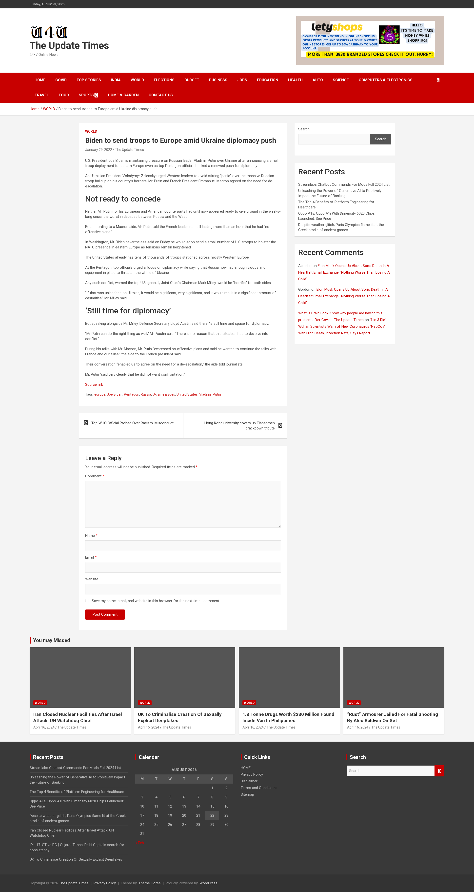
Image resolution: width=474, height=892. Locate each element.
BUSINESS (218, 80)
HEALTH (295, 80)
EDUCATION (267, 80)
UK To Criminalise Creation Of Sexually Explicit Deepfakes (76, 859)
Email (91, 557)
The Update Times (69, 45)
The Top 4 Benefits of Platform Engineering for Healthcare (77, 792)
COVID (61, 80)
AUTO (318, 80)
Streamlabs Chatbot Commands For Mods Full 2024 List (344, 184)
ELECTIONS (164, 80)
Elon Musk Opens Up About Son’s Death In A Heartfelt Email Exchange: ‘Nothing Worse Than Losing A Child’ (344, 272)
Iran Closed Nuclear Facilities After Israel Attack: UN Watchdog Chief (77, 717)
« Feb (139, 843)
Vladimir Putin (210, 394)
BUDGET (191, 80)
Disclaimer (249, 781)
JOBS (242, 80)
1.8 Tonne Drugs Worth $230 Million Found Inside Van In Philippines (288, 717)
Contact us (161, 95)
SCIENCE (341, 80)
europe (99, 394)
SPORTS (86, 95)
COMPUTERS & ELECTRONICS (386, 80)
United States (187, 394)
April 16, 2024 (44, 727)
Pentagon (131, 394)
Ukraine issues (164, 394)
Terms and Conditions (258, 788)
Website (91, 579)
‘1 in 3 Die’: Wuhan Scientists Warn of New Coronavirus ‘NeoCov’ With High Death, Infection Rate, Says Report (342, 326)
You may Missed (51, 640)
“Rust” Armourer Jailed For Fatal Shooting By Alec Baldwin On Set (392, 717)
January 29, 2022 (98, 150)
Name (91, 535)
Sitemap (247, 794)
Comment (94, 476)
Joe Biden (114, 394)
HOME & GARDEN (123, 95)
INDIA (116, 80)
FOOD (64, 95)
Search (304, 129)
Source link (94, 384)
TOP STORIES (89, 80)
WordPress (208, 883)
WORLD (137, 80)
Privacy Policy (252, 774)
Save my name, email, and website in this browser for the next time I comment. (156, 601)
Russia (146, 394)
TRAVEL (42, 95)
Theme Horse (149, 883)
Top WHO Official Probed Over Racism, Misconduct (132, 423)
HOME (40, 80)
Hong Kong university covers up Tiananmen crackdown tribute (239, 425)
